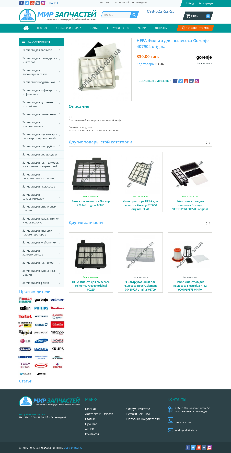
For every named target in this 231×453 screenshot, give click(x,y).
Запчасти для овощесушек (39, 154)
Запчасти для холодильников (32, 252)
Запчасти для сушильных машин (38, 273)
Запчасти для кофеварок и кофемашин (39, 92)
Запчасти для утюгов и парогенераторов (37, 232)
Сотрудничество (118, 27)
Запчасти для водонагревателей (34, 72)
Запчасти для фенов (35, 283)
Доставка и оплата (68, 27)
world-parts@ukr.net (187, 430)
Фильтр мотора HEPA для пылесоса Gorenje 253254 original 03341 (140, 205)
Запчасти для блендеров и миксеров (39, 60)
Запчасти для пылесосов (38, 186)
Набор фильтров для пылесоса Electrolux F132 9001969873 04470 (190, 286)
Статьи (94, 27)
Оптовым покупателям (143, 419)
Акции (142, 27)
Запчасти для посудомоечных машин (38, 176)
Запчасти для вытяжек (37, 50)
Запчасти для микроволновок (33, 124)
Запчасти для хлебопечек (39, 242)
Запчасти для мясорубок (38, 146)
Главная (91, 409)
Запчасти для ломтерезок (39, 114)
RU (56, 3)
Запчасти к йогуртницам (38, 82)
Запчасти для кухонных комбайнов (37, 104)
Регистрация (206, 3)
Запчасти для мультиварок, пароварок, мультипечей (40, 136)
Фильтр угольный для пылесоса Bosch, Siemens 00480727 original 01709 (140, 286)
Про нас (42, 27)
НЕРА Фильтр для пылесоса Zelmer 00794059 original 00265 (91, 286)
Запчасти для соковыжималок (33, 196)
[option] (91, 186)
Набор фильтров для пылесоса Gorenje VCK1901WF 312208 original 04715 (190, 207)
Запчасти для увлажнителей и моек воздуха (40, 220)
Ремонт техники (138, 414)
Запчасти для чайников (37, 262)
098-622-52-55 (161, 11)
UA (51, 3)
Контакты (161, 27)
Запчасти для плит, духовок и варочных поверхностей (40, 164)
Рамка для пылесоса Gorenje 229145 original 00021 (91, 203)
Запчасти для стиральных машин (39, 208)
